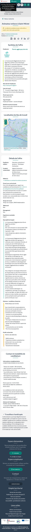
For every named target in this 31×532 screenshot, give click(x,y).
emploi (14, 1)
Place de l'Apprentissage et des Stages (16, 513)
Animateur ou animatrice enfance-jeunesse (15, 180)
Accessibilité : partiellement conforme (15, 500)
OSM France (7, 149)
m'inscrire (16, 453)
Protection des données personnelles (15, 498)
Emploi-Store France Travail (15, 516)
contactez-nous (16, 484)
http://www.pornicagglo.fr (10, 85)
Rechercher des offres (15, 492)
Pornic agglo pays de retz (20, 49)
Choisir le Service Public (15, 511)
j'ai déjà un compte (16, 456)
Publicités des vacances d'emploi (14, 494)
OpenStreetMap (14, 148)
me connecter (16, 469)
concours (4, 1)
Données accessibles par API (18, 528)
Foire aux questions (15, 496)
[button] (6, 121)
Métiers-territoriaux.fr (15, 509)
